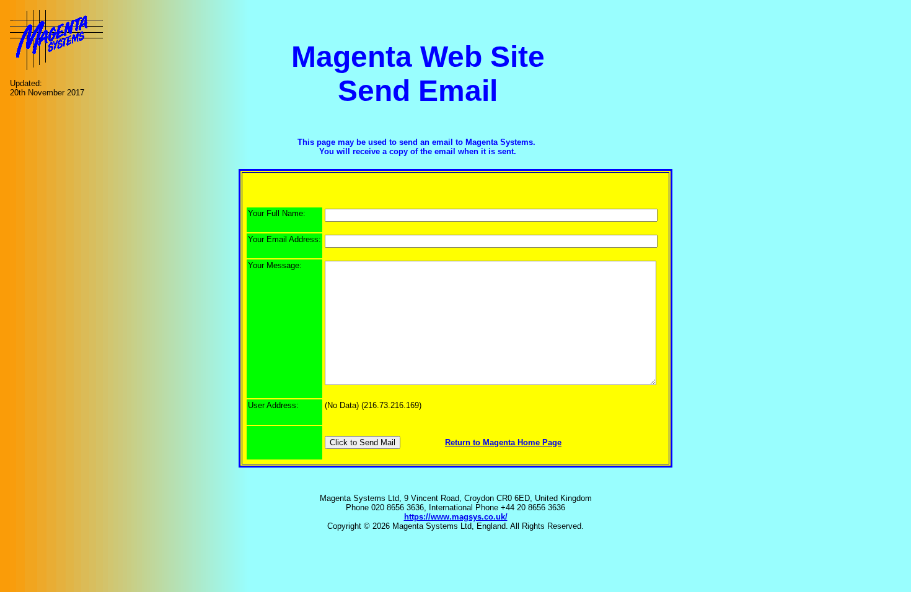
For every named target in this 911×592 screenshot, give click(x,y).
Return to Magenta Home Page (503, 442)
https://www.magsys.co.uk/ (456, 516)
